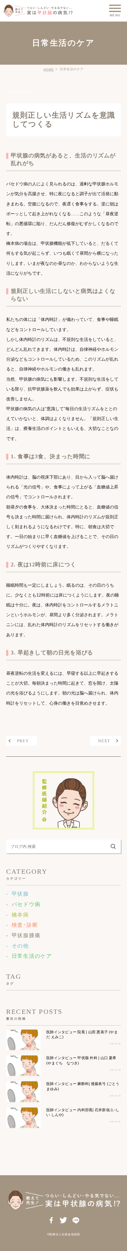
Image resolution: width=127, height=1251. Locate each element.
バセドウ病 (26, 904)
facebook (51, 1221)
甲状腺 (20, 894)
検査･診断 (25, 925)
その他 (20, 946)
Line (76, 1221)
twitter (64, 1221)
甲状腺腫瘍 (26, 935)
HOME (48, 69)
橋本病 (20, 915)
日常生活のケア (23, 93)
